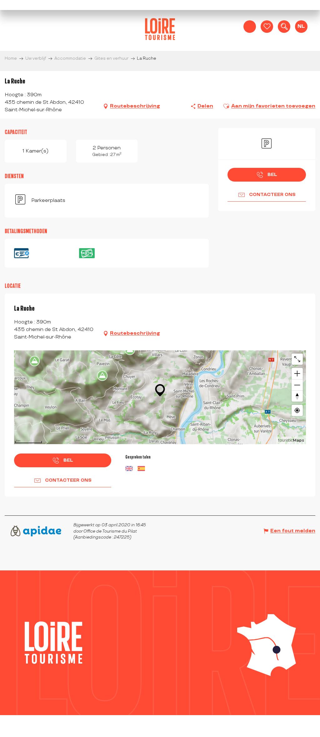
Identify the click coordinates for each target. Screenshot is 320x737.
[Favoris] (267, 26)
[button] (284, 26)
